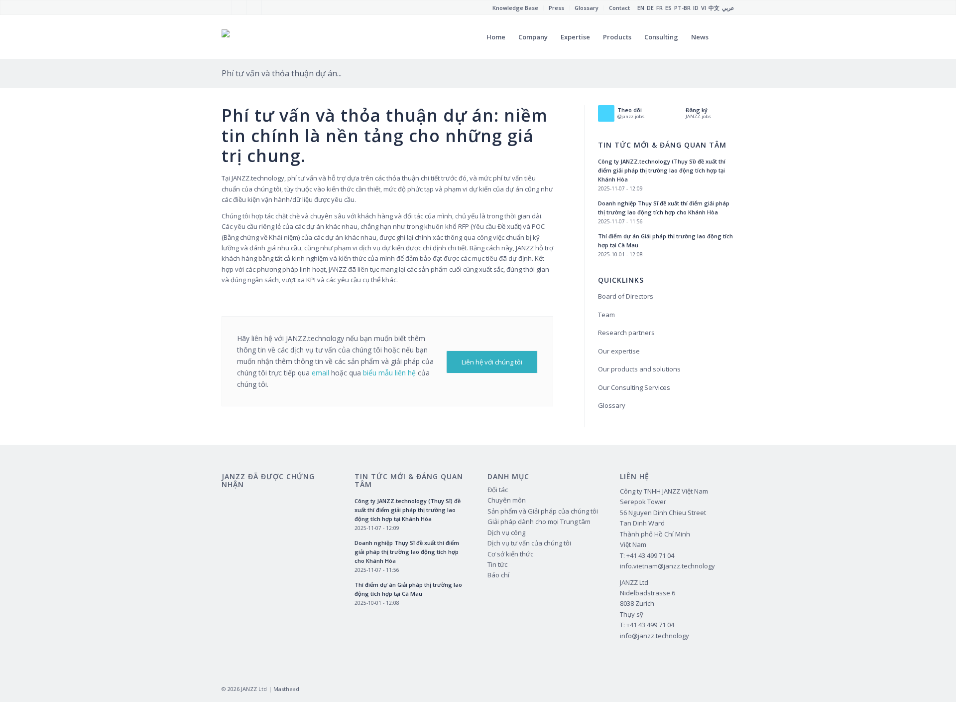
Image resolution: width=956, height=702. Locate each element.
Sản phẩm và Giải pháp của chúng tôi (542, 511)
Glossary (611, 405)
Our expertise (619, 351)
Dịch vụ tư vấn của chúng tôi (529, 542)
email (320, 372)
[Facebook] (224, 7)
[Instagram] (254, 7)
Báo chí (498, 574)
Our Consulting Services (634, 387)
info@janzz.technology (654, 635)
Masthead (286, 689)
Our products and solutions (639, 368)
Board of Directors (625, 296)
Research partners (626, 332)
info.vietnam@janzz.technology (667, 565)
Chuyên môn (506, 500)
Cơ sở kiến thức (510, 553)
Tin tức (497, 564)
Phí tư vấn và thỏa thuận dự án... (282, 73)
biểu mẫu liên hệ (389, 372)
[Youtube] (239, 7)
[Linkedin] (269, 7)
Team (606, 314)
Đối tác (497, 489)
